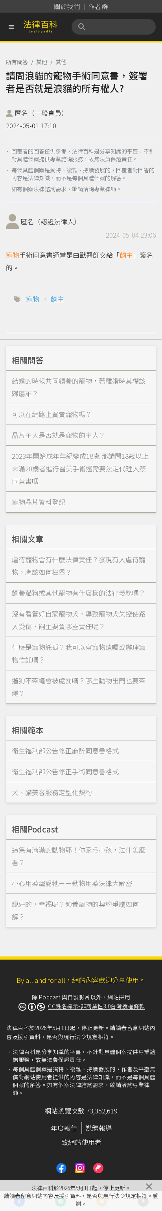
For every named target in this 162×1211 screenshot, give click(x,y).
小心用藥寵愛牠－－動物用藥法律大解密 (72, 883)
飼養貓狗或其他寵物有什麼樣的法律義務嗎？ (78, 593)
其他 (41, 62)
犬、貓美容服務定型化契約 (52, 792)
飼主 (126, 255)
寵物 (12, 255)
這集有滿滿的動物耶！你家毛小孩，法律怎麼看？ (78, 856)
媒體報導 (98, 1128)
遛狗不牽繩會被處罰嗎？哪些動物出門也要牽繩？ (78, 687)
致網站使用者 (81, 1142)
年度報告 (64, 1128)
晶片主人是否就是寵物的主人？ (58, 435)
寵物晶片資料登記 (38, 502)
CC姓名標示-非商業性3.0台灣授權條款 (96, 1006)
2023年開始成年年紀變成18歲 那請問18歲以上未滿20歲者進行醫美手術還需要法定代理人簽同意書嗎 (80, 468)
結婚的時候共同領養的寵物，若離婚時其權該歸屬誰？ (78, 387)
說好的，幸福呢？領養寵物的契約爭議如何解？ (75, 910)
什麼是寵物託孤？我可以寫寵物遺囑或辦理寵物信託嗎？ (78, 653)
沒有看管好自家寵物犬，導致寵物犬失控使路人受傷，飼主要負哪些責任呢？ (78, 620)
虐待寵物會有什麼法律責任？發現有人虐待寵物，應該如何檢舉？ (78, 565)
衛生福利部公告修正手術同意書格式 (65, 771)
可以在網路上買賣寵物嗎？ (52, 414)
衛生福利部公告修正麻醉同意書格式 (65, 750)
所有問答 (17, 62)
